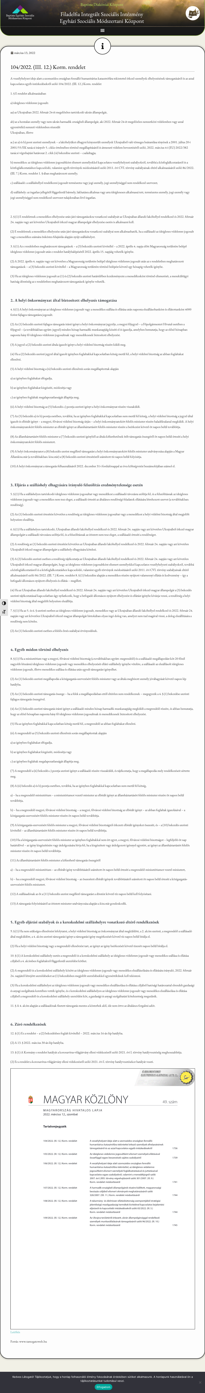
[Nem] (200, 1382)
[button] (102, 30)
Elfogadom (103, 1387)
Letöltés (15, 1332)
